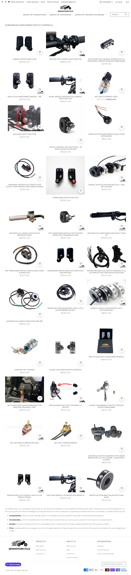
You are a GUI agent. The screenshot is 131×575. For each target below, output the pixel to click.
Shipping (100, 546)
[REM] (65, 8)
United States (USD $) (112, 564)
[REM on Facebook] (2, 2)
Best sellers (40, 546)
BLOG (43, 2)
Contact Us (71, 554)
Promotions (40, 554)
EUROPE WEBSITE (68, 2)
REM (12, 570)
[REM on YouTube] (9, 2)
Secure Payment (103, 550)
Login (119, 2)
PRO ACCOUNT (53, 2)
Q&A (68, 550)
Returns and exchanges (105, 554)
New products (41, 550)
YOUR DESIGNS (33, 2)
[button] (35, 14)
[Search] (126, 14)
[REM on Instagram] (5, 2)
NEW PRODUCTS (17, 2)
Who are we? (71, 546)
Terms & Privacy (72, 557)
